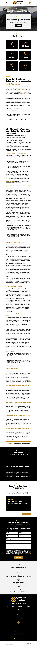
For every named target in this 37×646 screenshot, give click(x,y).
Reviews (13, 606)
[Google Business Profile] (14, 638)
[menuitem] (7, 644)
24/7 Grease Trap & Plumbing (21, 89)
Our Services (20, 606)
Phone (7, 535)
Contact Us (18, 25)
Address (7, 538)
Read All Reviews (27, 514)
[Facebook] (17, 638)
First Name (7, 532)
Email (20, 535)
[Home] (18, 3)
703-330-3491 (18, 619)
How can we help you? (9, 544)
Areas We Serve (28, 606)
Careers (7, 606)
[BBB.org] (22, 638)
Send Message (18, 557)
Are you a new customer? (9, 541)
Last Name (20, 532)
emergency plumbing (23, 93)
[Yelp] (19, 638)
